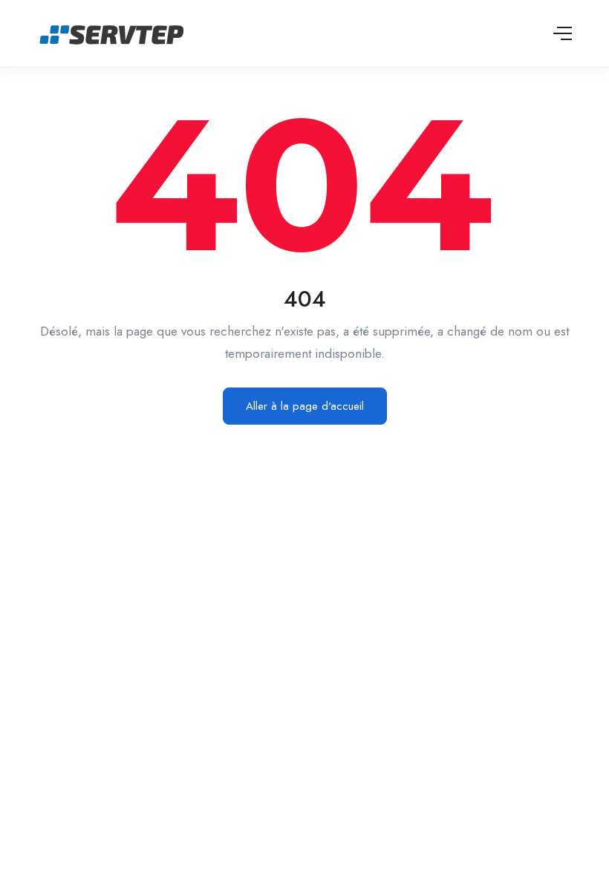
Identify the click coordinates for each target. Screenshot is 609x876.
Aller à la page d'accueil (305, 406)
